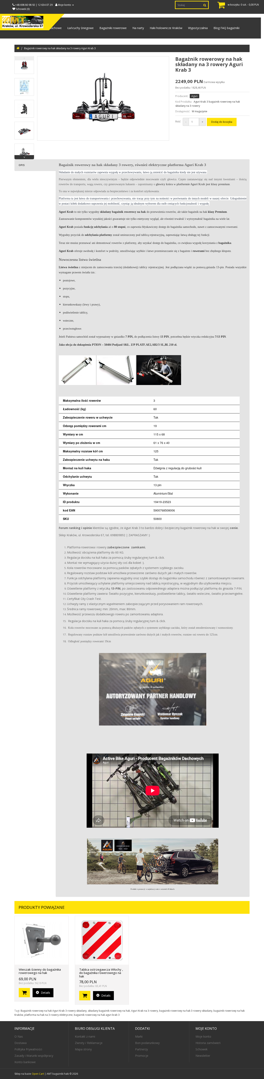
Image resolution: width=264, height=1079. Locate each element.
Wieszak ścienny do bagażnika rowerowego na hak (40, 971)
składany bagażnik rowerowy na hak (109, 1010)
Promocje (141, 1056)
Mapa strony (83, 1049)
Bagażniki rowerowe (113, 28)
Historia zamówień (208, 1043)
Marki (139, 1036)
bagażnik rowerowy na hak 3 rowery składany (185, 1010)
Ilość (178, 121)
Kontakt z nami (85, 1036)
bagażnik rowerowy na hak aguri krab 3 (97, 1015)
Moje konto (203, 1036)
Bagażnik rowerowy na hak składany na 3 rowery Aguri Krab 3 (60, 48)
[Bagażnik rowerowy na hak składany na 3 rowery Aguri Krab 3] (24, 65)
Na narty (138, 28)
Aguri (194, 96)
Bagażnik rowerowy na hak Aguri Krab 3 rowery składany (54, 1010)
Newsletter (203, 1056)
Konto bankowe (25, 1062)
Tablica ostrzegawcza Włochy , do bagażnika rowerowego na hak (101, 972)
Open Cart (38, 1073)
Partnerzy (141, 1049)
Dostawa (20, 1043)
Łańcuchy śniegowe (80, 28)
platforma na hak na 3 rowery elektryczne (48, 1015)
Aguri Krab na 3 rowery (144, 1010)
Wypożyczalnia (198, 28)
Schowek (201, 1049)
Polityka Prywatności (28, 1049)
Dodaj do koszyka (221, 122)
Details (45, 993)
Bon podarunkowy (147, 1043)
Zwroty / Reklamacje (89, 1043)
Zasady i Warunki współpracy (33, 1056)
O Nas (18, 1036)
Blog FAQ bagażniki (226, 28)
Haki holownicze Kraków (166, 28)
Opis (22, 165)
